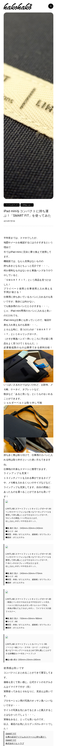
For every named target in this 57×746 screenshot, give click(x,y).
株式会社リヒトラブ (15, 743)
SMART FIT (11, 734)
